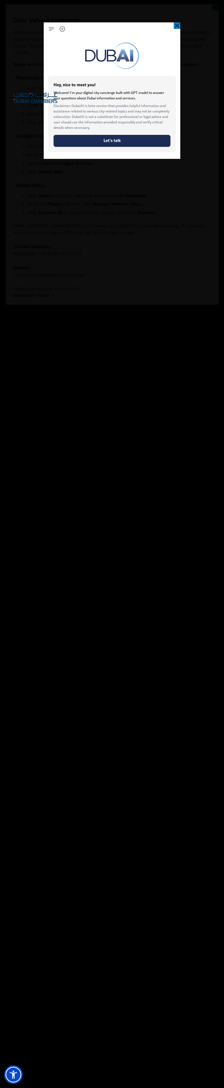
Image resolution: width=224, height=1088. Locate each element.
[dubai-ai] (177, 25)
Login (22, 94)
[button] (13, 1075)
